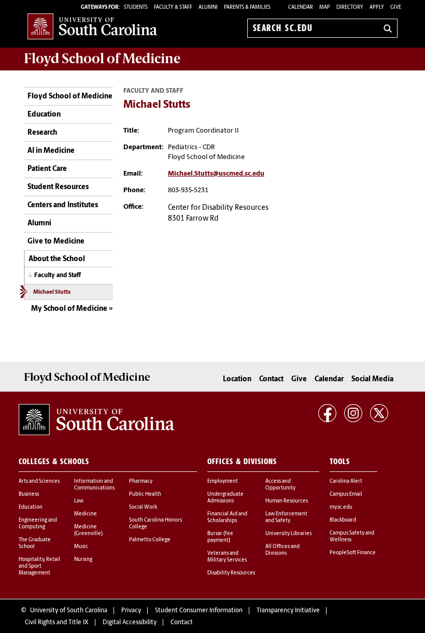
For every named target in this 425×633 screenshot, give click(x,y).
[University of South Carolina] (96, 419)
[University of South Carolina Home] (92, 26)
